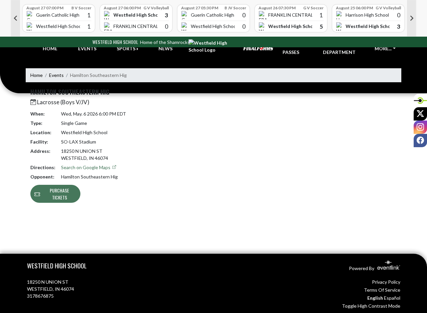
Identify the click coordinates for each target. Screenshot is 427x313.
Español (392, 298)
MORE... (383, 48)
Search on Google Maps (86, 167)
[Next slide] (411, 18)
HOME (50, 48)
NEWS (165, 48)
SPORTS (126, 48)
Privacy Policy (386, 282)
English (375, 298)
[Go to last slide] (15, 18)
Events (56, 75)
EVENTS (87, 48)
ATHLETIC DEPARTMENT (339, 48)
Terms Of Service (382, 290)
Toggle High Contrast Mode (371, 306)
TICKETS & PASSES (295, 48)
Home (36, 75)
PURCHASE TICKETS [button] (59, 194)
